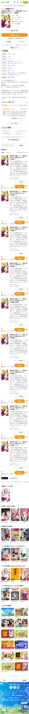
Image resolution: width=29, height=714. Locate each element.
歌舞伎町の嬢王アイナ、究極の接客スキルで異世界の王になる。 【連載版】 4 (18, 264)
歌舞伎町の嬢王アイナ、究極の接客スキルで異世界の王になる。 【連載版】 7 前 (18, 407)
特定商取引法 (10, 697)
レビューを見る (14, 123)
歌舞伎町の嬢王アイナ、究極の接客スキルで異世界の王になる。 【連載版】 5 (18, 336)
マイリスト (21, 41)
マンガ (9, 59)
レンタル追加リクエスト (8, 45)
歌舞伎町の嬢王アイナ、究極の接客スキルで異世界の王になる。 (17, 73)
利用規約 (13, 695)
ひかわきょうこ (14, 601)
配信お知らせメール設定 (21, 45)
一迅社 (9, 56)
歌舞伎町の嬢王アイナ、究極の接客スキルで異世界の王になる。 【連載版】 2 (18, 193)
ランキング (14, 680)
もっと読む (24, 175)
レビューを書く (17, 23)
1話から (3, 152)
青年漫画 (19, 17)
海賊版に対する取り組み (15, 699)
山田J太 (3, 601)
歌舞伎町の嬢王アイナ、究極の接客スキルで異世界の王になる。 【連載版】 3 (18, 228)
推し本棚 (8, 41)
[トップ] (4, 2)
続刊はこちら (14, 47)
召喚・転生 (10, 63)
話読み (9, 65)
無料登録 (26, 2)
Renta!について (7, 691)
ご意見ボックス (14, 693)
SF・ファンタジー (17, 61)
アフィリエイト (7, 695)
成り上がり (20, 63)
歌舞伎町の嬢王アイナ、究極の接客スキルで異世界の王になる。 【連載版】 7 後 (18, 443)
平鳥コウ (14, 15)
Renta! (2, 481)
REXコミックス (11, 70)
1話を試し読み (14, 30)
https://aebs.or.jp (10, 712)
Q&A (17, 691)
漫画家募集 (6, 699)
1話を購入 (14, 35)
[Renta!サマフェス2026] (8, 2)
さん (13, 109)
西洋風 (15, 63)
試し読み (21, 181)
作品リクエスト (7, 693)
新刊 (5, 680)
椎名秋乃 (22, 601)
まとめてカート (23, 152)
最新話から (9, 152)
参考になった (16, 118)
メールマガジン (22, 693)
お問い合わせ (22, 691)
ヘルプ (13, 691)
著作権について (18, 697)
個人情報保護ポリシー (20, 695)
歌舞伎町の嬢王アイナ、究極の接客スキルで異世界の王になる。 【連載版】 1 (18, 157)
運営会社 (23, 699)
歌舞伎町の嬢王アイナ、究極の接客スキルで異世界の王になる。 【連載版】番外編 (18, 300)
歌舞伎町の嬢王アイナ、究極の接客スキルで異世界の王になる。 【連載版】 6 (18, 372)
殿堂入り (14, 65)
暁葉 (17, 15)
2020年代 (10, 68)
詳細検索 (24, 680)
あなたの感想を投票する (14, 139)
